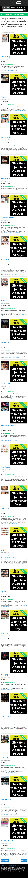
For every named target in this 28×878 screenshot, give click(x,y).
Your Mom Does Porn (8, 841)
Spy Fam (3, 592)
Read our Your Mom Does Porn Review (13, 855)
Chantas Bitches (6, 716)
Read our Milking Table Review (10, 274)
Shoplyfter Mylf (6, 799)
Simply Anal (5, 508)
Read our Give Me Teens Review (8, 152)
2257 (7, 865)
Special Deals (5, 7)
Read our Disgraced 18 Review (19, 110)
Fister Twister (5, 467)
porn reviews (16, 872)
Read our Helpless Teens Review (12, 357)
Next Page (24, 860)
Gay (25, 7)
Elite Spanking (5, 57)
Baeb (2, 550)
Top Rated (19, 7)
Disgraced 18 (5, 97)
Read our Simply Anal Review (11, 523)
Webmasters (11, 865)
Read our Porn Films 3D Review (7, 398)
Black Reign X (5, 179)
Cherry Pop (4, 633)
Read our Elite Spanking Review (10, 70)
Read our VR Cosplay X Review (7, 689)
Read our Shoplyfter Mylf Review (10, 814)
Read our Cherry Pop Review (9, 648)
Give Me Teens (5, 137)
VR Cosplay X (5, 675)
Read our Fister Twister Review (7, 482)
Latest (13, 7)
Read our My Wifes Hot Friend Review (12, 232)
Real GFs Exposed (7, 301)
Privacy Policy (17, 865)
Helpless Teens (6, 342)
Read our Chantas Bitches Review (8, 731)
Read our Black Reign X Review (13, 191)
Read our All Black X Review (12, 772)
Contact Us (3, 865)
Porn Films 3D (5, 384)
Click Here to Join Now (18, 46)
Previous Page (4, 860)
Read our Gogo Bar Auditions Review (9, 440)
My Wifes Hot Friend (8, 218)
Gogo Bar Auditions (7, 425)
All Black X (4, 758)
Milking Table (5, 259)
